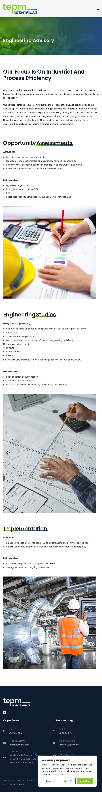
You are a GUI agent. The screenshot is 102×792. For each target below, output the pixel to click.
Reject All (68, 781)
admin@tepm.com (19, 744)
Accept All (85, 781)
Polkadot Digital (19, 784)
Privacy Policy (58, 774)
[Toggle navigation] (83, 8)
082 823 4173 (15, 732)
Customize (50, 781)
